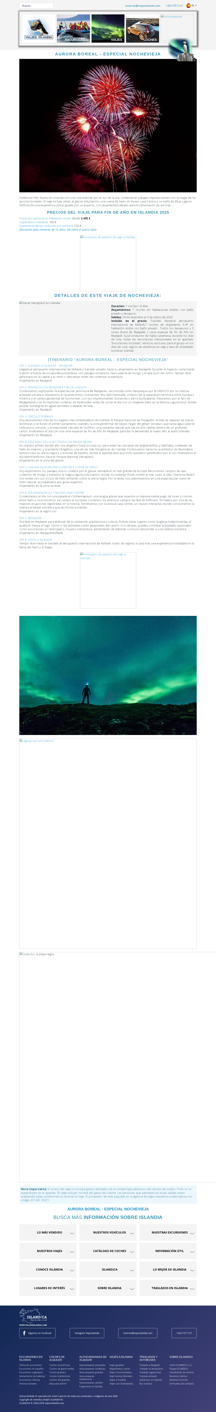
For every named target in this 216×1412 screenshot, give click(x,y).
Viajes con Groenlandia (121, 1383)
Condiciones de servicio (182, 1372)
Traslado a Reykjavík (149, 1365)
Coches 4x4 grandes (59, 1379)
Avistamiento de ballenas (32, 1376)
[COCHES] (142, 28)
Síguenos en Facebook (39, 1333)
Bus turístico (145, 1383)
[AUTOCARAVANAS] (177, 28)
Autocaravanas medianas (92, 1368)
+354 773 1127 (174, 5)
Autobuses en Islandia (150, 1379)
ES (193, 5)
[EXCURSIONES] (73, 28)
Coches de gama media (61, 1368)
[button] (209, 1405)
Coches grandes (57, 1372)
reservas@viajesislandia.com (142, 5)
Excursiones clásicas (29, 1379)
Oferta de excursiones (30, 1365)
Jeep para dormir (58, 1383)
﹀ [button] (72, 1227)
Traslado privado (148, 1376)
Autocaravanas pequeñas (92, 1365)
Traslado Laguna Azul (150, 1372)
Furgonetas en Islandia (90, 1386)
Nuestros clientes (178, 1376)
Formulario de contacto (182, 1383)
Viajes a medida (117, 1379)
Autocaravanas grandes (91, 1372)
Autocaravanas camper (91, 1382)
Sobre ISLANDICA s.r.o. (181, 1365)
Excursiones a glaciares (31, 1372)
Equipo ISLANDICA (179, 1368)
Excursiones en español (31, 1368)
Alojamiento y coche (119, 1368)
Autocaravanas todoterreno (86, 1378)
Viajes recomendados (120, 1372)
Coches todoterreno (59, 1376)
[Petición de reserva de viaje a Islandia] (108, 263)
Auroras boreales (28, 1383)
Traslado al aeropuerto (151, 1368)
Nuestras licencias (179, 1379)
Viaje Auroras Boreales (120, 1376)
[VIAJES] (108, 28)
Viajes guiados (116, 1365)
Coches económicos (59, 1365)
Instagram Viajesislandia (87, 1333)
